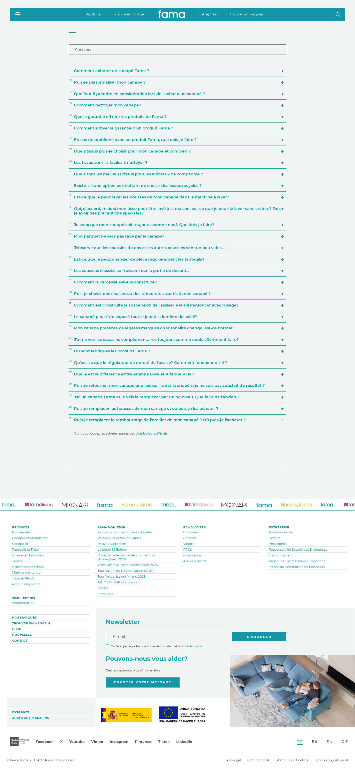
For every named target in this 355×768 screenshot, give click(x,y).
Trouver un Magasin (247, 14)
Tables (17, 561)
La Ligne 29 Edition (112, 549)
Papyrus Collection (112, 544)
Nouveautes (21, 532)
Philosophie (278, 544)
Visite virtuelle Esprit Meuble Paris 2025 (128, 565)
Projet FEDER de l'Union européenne (297, 561)
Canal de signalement (331, 760)
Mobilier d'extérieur (27, 573)
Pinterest (143, 742)
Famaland (105, 594)
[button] (338, 14)
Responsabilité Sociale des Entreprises (298, 549)
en (329, 742)
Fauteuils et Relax (25, 549)
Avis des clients (194, 561)
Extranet (20, 712)
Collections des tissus (28, 567)
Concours (190, 532)
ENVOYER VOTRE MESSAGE (142, 682)
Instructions (192, 555)
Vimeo (97, 742)
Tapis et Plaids (23, 578)
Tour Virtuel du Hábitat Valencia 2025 (126, 571)
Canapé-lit (20, 544)
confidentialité (192, 646)
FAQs (187, 549)
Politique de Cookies (292, 760)
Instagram (119, 742)
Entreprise (207, 14)
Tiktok (164, 742)
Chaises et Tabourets (28, 555)
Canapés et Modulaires (29, 538)
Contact (20, 640)
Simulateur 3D (23, 603)
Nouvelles (22, 635)
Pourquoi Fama (281, 532)
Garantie (190, 538)
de (345, 742)
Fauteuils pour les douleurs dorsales (125, 532)
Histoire (274, 538)
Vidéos (188, 544)
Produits (92, 14)
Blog (16, 629)
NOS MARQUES (24, 617)
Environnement (281, 555)
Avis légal (233, 760)
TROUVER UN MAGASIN (31, 623)
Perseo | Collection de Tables (119, 538)
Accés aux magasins (30, 718)
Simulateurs (23, 598)
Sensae (103, 588)
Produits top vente (26, 584)
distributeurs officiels (151, 433)
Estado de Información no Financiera (297, 567)
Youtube (77, 742)
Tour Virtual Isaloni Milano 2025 (121, 576)
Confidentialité (258, 760)
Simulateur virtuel (129, 14)
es (315, 742)
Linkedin (184, 742)
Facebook (45, 742)
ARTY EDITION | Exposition (118, 582)
